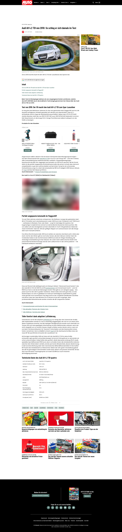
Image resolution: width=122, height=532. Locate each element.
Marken (36, 2)
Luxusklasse (42, 408)
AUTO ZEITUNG (24, 24)
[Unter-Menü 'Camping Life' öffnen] (58, 2)
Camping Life (54, 2)
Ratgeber (72, 2)
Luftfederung (47, 320)
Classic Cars (64, 2)
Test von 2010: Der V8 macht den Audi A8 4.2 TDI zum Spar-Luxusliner (38, 87)
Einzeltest (61, 408)
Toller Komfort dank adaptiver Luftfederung (32, 92)
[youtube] (65, 507)
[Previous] (24, 53)
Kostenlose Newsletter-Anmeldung (40, 495)
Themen (73, 520)
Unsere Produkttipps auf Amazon (46, 172)
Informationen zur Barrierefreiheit (42, 520)
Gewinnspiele (79, 520)
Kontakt (86, 520)
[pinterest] (48, 507)
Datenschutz (64, 518)
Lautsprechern (50, 288)
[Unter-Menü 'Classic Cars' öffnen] (68, 2)
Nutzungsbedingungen (54, 518)
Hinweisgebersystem (58, 520)
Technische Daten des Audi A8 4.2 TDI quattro (32, 95)
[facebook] (56, 507)
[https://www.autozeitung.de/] (27, 2)
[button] (51, 89)
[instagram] (52, 507)
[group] (51, 56)
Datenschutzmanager (75, 518)
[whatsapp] (69, 507)
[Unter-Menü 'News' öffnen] (44, 2)
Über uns (67, 520)
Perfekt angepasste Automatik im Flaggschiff (32, 90)
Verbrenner (50, 408)
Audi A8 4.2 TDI (44, 158)
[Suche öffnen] (93, 2)
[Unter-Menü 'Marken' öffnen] (38, 2)
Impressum (44, 518)
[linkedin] (61, 507)
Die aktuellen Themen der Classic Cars (35, 309)
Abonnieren (87, 496)
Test (47, 2)
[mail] (73, 507)
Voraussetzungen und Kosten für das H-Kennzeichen (40, 306)
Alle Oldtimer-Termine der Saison (34, 312)
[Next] (78, 53)
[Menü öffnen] (99, 2)
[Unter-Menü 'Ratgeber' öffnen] (76, 2)
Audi (52, 331)
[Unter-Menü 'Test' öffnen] (49, 2)
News (42, 2)
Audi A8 (36, 408)
